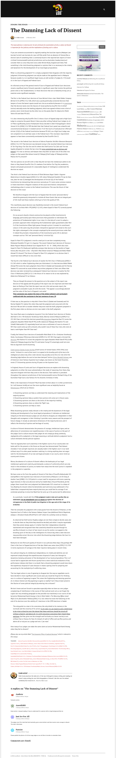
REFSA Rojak (83, 131)
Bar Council (91, 109)
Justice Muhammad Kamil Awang (41, 658)
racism (102, 128)
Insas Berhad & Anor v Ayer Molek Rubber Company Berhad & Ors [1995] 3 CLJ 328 (31, 651)
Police (94, 128)
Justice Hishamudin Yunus (26, 658)
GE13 (102, 120)
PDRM (89, 129)
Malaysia (81, 125)
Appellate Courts (15, 643)
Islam (91, 122)
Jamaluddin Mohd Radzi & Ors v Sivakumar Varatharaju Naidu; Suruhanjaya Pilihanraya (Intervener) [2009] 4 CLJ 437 (39, 656)
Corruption (79, 114)
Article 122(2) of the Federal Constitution (44, 643)
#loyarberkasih (80, 106)
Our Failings (85, 87)
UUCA (99, 134)
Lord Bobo (100, 122)
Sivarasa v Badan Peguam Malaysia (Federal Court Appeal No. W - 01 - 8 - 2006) (30, 664)
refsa (78, 131)
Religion (87, 131)
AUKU (86, 109)
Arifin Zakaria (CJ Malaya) (26, 643)
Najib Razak (101, 126)
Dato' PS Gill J (33, 646)
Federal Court (34, 648)
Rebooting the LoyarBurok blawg (94, 84)
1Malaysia (85, 106)
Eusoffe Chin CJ (26, 648)
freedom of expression (94, 120)
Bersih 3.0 (98, 112)
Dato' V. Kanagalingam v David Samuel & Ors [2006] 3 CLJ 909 (52, 646)
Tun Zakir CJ (53, 664)
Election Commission (89, 117)
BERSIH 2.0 (92, 112)
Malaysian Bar (90, 126)
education (83, 117)
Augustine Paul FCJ (59, 643)
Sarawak (91, 131)
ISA (88, 122)
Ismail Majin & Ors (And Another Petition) (21, 653)
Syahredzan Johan (81, 134)
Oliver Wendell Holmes (61, 357)
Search (102, 47)
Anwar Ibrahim (98, 106)
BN (101, 112)
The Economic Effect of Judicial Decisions (44, 634)
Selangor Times (98, 131)
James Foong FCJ (15, 658)
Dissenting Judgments (16, 648)
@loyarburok (91, 106)
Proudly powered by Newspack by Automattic (59, 756)
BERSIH (87, 111)
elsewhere (47, 319)
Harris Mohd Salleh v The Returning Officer (59, 648)
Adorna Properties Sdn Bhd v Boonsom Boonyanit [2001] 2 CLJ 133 (34, 641)
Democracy (86, 114)
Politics (98, 129)
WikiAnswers (15, 388)
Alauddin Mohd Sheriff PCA (58, 641)
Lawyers (94, 122)
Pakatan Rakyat (82, 129)
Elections (96, 117)
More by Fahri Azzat (41, 680)
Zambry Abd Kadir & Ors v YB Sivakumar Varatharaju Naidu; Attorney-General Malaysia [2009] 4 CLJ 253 (36, 666)
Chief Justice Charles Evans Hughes (23, 350)
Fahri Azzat (20, 37)
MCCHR (96, 126)
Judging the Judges (19, 25)
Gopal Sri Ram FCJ (42, 648)
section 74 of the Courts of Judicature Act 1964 (30, 661)
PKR (92, 128)
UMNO (87, 134)
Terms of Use (75, 756)
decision (13, 340)
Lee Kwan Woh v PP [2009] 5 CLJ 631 (58, 658)
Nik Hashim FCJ (14, 661)
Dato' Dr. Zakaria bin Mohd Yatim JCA (20, 646)
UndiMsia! (93, 134)
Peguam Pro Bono (89, 90)
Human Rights (82, 122)
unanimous (68, 103)
